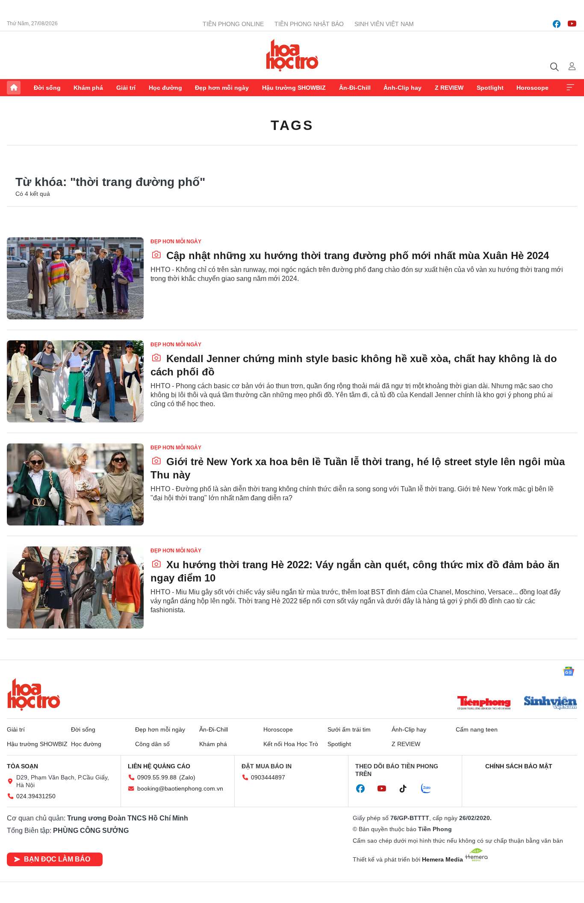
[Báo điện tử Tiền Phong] (483, 703)
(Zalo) (187, 777)
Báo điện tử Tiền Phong (292, 55)
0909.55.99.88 (157, 777)
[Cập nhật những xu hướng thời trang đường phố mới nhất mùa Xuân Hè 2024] (75, 278)
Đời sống (47, 87)
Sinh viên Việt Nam (384, 24)
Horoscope (532, 87)
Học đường (165, 87)
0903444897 (268, 777)
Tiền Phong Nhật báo (309, 24)
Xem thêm (570, 87)
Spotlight (490, 87)
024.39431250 (36, 796)
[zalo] (430, 789)
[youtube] (572, 24)
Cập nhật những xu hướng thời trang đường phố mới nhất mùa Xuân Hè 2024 (356, 255)
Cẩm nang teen (477, 729)
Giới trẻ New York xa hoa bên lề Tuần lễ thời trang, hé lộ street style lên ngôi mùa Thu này (357, 468)
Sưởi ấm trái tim (349, 729)
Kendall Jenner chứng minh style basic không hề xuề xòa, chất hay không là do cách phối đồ (353, 365)
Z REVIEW (449, 87)
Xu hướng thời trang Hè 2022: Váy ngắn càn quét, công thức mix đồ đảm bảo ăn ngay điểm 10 (355, 571)
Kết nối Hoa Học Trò (290, 744)
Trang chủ (14, 87)
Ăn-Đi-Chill (355, 87)
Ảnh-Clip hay (402, 87)
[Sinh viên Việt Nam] (550, 703)
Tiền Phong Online (233, 24)
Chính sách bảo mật (518, 766)
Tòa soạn (22, 766)
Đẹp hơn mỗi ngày (222, 87)
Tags (292, 125)
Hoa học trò (34, 694)
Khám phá (88, 87)
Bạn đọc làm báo (57, 859)
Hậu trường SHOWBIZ (294, 87)
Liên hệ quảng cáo (159, 766)
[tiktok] (407, 789)
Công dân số (152, 744)
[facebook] (557, 24)
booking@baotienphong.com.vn (180, 788)
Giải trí (126, 87)
